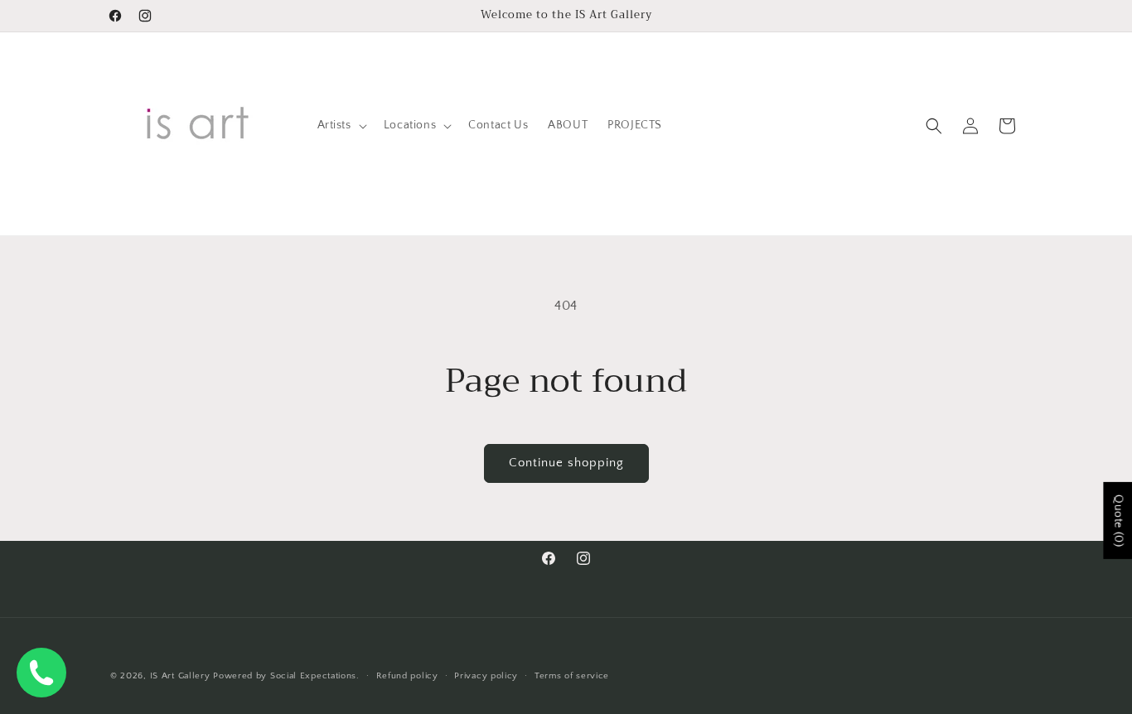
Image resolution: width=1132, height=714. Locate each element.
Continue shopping (566, 463)
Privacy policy (486, 676)
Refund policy (407, 676)
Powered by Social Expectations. (286, 676)
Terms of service (572, 676)
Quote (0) (1118, 520)
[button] (340, 125)
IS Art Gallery (180, 676)
